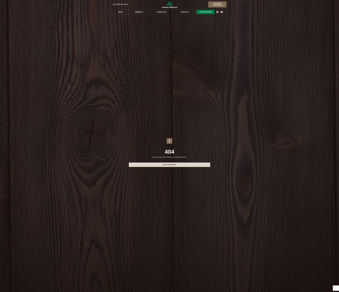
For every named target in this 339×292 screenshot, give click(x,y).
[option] (221, 12)
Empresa (138, 12)
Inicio (120, 12)
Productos (161, 12)
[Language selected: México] (220, 12)
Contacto (184, 12)
